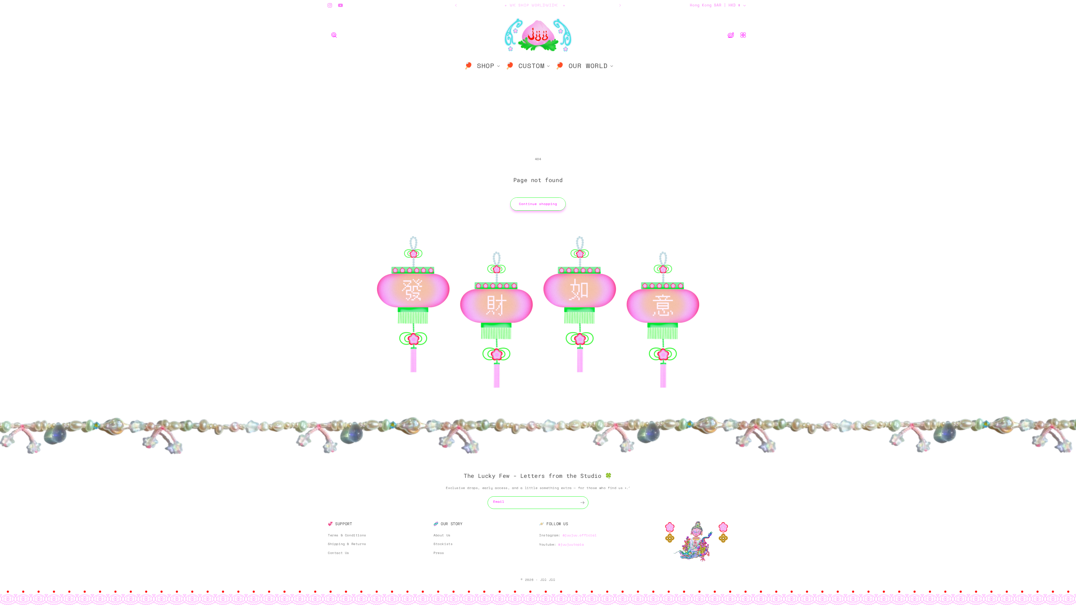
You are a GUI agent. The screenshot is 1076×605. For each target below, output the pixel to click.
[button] (334, 35)
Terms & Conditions (347, 534)
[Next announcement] (620, 5)
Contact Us (338, 552)
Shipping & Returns (347, 543)
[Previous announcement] (456, 5)
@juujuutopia (571, 544)
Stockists (443, 543)
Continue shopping (538, 203)
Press (438, 552)
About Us (442, 534)
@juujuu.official (580, 534)
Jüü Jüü (547, 580)
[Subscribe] (582, 502)
